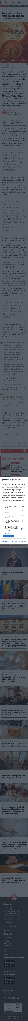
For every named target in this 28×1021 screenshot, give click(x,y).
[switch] (22, 510)
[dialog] (14, 510)
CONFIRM (8, 536)
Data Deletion (5, 541)
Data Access (14, 541)
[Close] (25, 479)
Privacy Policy (22, 541)
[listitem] (14, 507)
